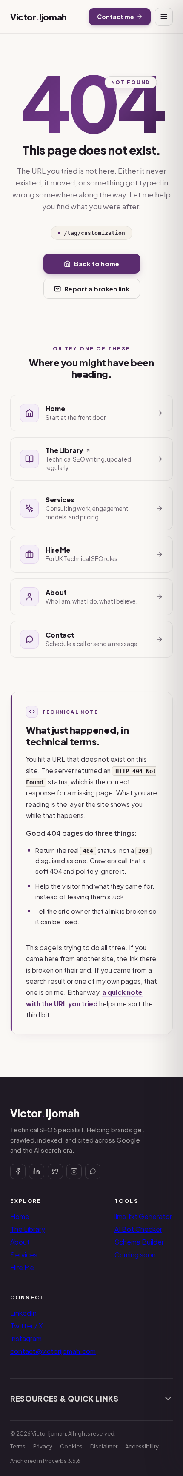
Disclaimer (103, 1446)
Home (19, 1216)
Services (23, 1254)
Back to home (96, 263)
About (20, 1241)
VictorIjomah (38, 16)
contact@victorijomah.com (53, 1351)
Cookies (71, 1446)
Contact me (115, 16)
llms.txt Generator (143, 1216)
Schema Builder (139, 1241)
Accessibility (142, 1446)
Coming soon (135, 1254)
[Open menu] (164, 17)
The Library (27, 1229)
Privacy (42, 1446)
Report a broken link (96, 289)
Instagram (26, 1338)
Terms (18, 1446)
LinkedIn (23, 1312)
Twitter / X (26, 1325)
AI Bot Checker (138, 1229)
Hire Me (22, 1267)
